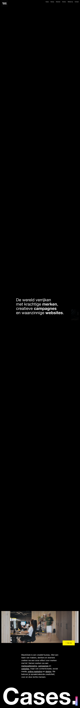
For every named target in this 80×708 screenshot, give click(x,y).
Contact (77, 1)
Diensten (58, 1)
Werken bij (70, 1)
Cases (47, 1)
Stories (64, 1)
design (48, 671)
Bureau (52, 1)
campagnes (43, 666)
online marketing (35, 671)
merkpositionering (29, 666)
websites (25, 668)
